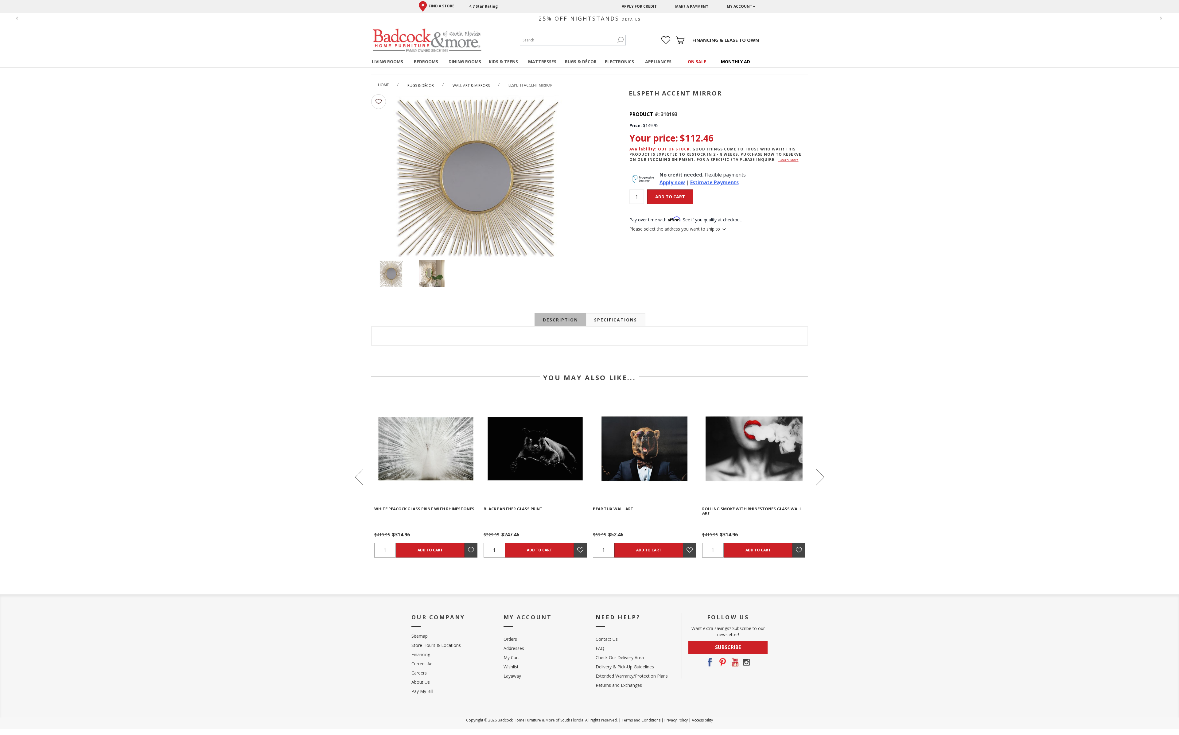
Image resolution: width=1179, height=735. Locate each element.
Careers (419, 673)
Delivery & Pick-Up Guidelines (625, 667)
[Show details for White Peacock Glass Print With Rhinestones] (425, 448)
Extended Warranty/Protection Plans (632, 676)
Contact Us (607, 639)
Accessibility (702, 720)
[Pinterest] (722, 662)
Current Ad (422, 664)
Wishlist (511, 667)
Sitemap (419, 636)
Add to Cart (670, 197)
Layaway (512, 676)
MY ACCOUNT (739, 6)
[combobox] (567, 40)
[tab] (560, 320)
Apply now (672, 182)
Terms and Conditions (641, 720)
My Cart (511, 657)
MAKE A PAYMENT (691, 6)
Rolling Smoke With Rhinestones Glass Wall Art (752, 511)
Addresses (514, 648)
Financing (420, 654)
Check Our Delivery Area (620, 657)
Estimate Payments (714, 182)
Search (620, 40)
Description (560, 320)
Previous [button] (360, 477)
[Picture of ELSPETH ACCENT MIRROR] (391, 275)
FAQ (600, 648)
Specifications (615, 320)
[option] (426, 477)
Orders (510, 639)
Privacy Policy (676, 720)
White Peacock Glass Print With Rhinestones (424, 509)
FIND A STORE (441, 6)
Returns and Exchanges (619, 685)
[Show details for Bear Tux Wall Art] (644, 448)
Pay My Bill (422, 691)
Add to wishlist (378, 101)
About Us (420, 682)
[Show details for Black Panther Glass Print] (535, 448)
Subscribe (728, 647)
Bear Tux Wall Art (613, 509)
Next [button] (819, 477)
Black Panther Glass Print (513, 509)
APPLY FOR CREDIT (639, 6)
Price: (635, 125)
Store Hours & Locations (436, 645)
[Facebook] (709, 662)
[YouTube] (734, 662)
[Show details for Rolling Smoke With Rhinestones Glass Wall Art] (753, 448)
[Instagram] (746, 662)
